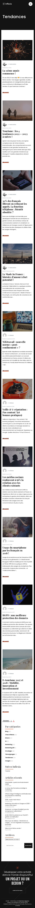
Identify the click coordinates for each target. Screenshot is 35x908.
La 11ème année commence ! (11, 72)
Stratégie (8, 751)
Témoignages (10, 754)
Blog (6, 731)
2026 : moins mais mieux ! (13, 799)
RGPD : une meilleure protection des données (15, 617)
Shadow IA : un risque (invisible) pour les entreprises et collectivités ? (17, 810)
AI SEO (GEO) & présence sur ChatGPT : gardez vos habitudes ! (17, 816)
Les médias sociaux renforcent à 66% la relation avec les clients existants (13, 481)
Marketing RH (9, 748)
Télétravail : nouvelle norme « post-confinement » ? (14, 344)
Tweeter (7, 771)
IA (5, 741)
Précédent (6, 720)
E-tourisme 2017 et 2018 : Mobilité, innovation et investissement (13, 684)
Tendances (9, 758)
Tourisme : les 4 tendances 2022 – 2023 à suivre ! (15, 134)
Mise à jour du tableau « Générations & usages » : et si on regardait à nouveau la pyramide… (17, 822)
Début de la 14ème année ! (13, 828)
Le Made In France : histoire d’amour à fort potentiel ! (15, 277)
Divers (7, 738)
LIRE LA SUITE (6, 92)
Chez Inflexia (9, 735)
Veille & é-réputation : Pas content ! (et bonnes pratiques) (15, 412)
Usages (7, 761)
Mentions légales (24, 901)
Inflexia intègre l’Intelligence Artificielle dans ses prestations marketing (18, 794)
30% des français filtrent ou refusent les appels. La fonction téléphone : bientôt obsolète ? (15, 206)
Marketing (8, 744)
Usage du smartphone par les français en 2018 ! (14, 550)
